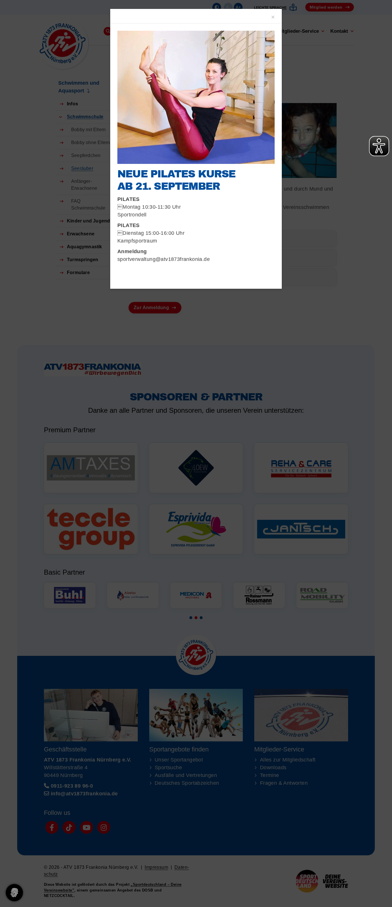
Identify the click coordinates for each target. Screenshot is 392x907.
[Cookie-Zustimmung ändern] (14, 892)
